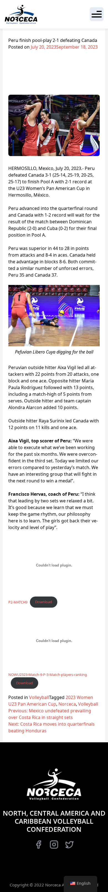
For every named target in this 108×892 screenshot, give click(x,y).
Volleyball (39, 697)
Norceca (67, 704)
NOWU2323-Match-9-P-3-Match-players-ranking (47, 674)
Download (43, 601)
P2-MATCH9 (17, 601)
